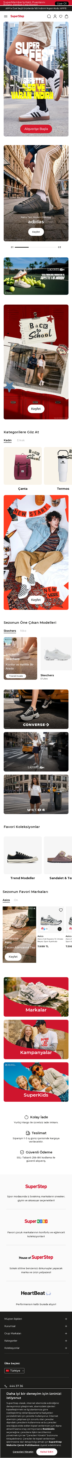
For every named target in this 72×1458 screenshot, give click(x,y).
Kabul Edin (46, 1451)
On (16, 900)
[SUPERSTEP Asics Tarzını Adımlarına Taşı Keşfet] (19, 961)
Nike (23, 630)
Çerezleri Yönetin (23, 1451)
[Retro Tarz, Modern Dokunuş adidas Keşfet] (36, 240)
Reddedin (49, 1429)
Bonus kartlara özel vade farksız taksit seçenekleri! (36, 6)
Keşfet (36, 231)
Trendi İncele (16, 676)
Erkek (21, 440)
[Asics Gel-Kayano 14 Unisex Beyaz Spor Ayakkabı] (51, 919)
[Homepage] (17, 16)
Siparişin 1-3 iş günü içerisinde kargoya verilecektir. (36, 8)
